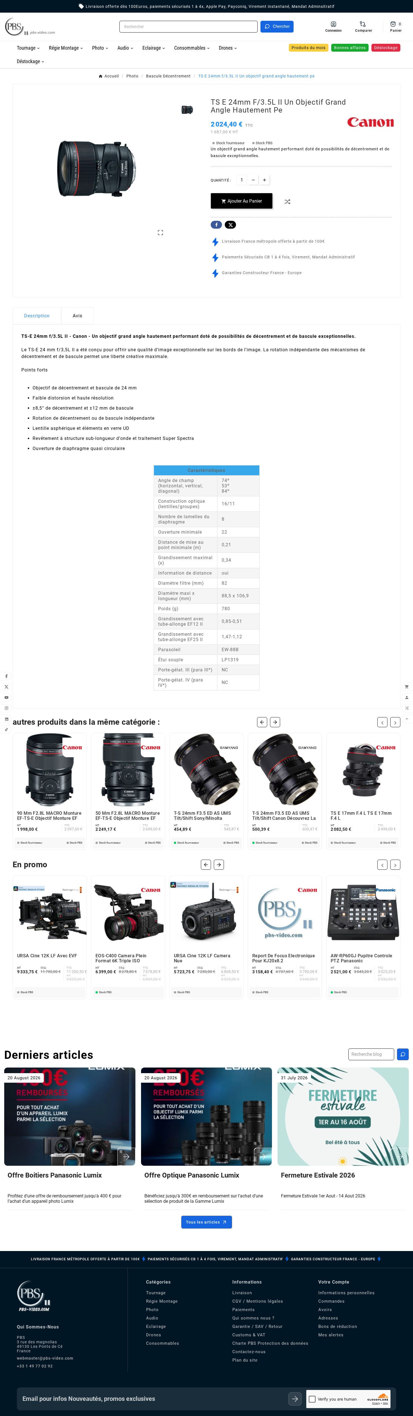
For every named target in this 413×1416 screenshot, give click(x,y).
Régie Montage (162, 1301)
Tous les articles (203, 1222)
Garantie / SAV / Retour (257, 1326)
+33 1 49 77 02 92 (35, 1366)
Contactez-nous (249, 1351)
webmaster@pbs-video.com (45, 1358)
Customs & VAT (249, 1334)
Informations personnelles (346, 1292)
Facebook (216, 225)
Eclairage (156, 1326)
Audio (152, 1318)
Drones (153, 1334)
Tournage (156, 1292)
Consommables (162, 1343)
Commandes (331, 1301)
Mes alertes (331, 1334)
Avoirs (325, 1309)
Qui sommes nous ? (253, 1318)
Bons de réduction (337, 1326)
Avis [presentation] (77, 315)
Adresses (328, 1318)
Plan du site (245, 1360)
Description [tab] (37, 315)
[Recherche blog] (403, 1054)
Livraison (242, 1292)
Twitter (230, 225)
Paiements (243, 1309)
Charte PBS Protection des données (270, 1343)
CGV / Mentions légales (257, 1301)
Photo (152, 1309)
